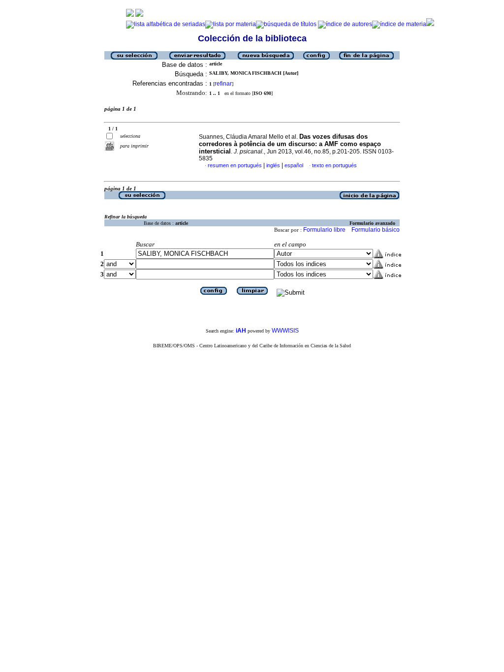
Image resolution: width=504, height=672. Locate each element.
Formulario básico (375, 229)
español (293, 165)
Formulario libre (324, 229)
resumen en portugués (235, 165)
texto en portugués (334, 165)
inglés (273, 165)
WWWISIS (285, 330)
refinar (223, 83)
